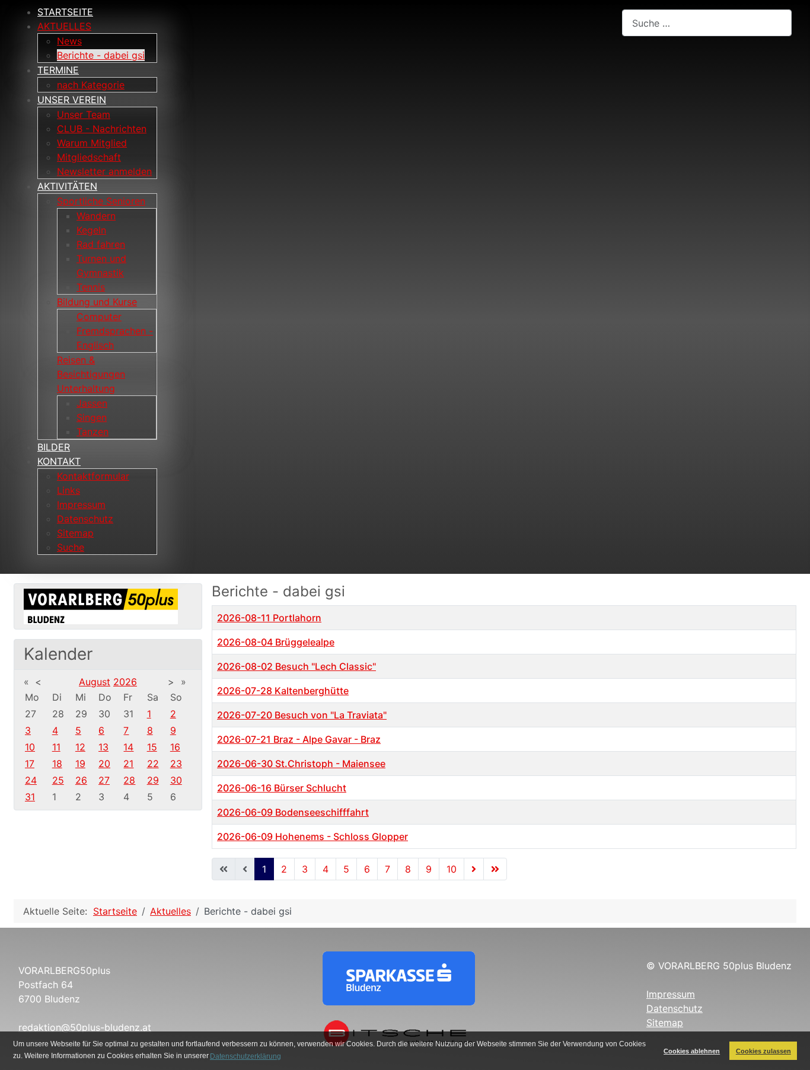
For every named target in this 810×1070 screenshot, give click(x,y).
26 (81, 780)
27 (104, 780)
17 (29, 763)
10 (30, 747)
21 (128, 763)
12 (80, 747)
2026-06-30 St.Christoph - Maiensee (301, 763)
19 (80, 763)
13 (103, 747)
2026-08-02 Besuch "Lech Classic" (296, 666)
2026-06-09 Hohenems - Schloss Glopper (312, 836)
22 (153, 763)
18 (57, 763)
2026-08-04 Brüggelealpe (275, 642)
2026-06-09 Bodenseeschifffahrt (293, 812)
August (94, 682)
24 (31, 780)
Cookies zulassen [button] (763, 1051)
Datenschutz (674, 1008)
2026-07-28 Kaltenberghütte (283, 691)
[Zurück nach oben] (789, 1048)
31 (30, 797)
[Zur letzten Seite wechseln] (495, 869)
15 (152, 747)
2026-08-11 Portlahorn (269, 618)
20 (104, 763)
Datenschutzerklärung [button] (245, 1056)
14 (128, 747)
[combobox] (707, 22)
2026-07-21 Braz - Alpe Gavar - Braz (299, 739)
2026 (125, 682)
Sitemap (664, 1023)
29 (153, 780)
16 (175, 747)
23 (176, 763)
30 (176, 780)
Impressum (670, 994)
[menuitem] (65, 12)
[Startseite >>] (101, 605)
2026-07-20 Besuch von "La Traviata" (302, 715)
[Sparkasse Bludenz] (399, 977)
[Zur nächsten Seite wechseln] (474, 869)
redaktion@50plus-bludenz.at (84, 1027)
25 (58, 780)
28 (129, 780)
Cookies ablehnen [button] (692, 1051)
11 (56, 747)
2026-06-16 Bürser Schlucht (281, 788)
